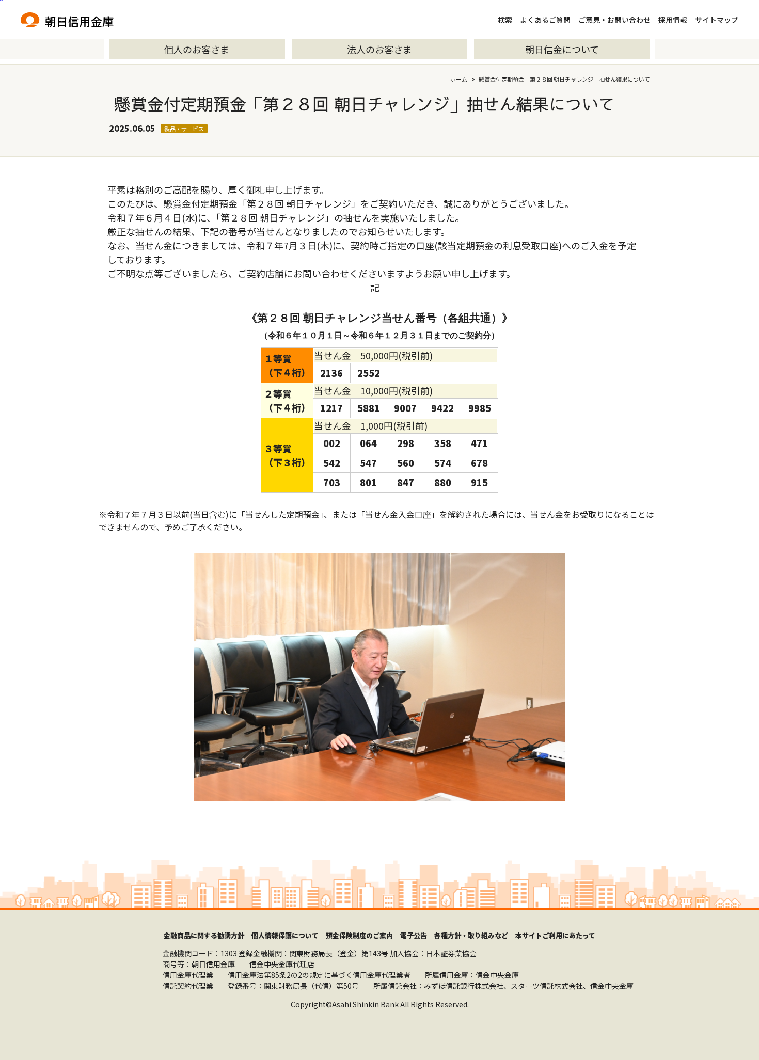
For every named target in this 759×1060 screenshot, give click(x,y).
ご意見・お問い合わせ (614, 19)
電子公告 (413, 935)
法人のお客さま (379, 49)
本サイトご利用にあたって (555, 935)
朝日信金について (562, 49)
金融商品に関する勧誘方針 (204, 935)
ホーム (458, 79)
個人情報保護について (285, 935)
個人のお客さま (196, 49)
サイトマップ (716, 19)
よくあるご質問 (545, 19)
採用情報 (672, 19)
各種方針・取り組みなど (471, 935)
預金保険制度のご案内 (359, 935)
